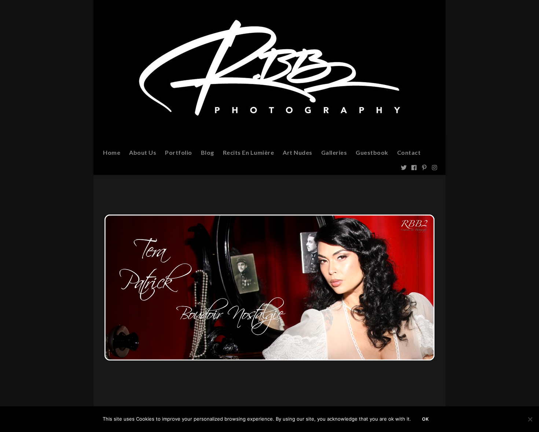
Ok (425, 419)
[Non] (530, 419)
